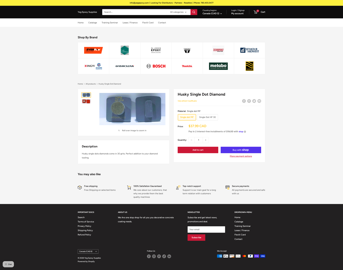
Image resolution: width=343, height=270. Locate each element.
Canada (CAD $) (85, 251)
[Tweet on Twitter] (254, 101)
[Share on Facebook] (244, 101)
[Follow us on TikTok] (164, 256)
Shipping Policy (85, 230)
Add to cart (198, 150)
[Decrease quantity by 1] (191, 140)
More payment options (241, 156)
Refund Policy (84, 234)
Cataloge (92, 22)
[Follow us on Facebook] (149, 256)
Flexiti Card (147, 22)
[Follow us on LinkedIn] (169, 256)
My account (237, 13)
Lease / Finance (130, 22)
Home (81, 22)
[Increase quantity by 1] (205, 140)
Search (81, 217)
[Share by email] (259, 101)
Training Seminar (110, 22)
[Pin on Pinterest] (249, 101)
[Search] (194, 12)
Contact (162, 22)
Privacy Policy (84, 226)
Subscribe (196, 237)
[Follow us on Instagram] (154, 256)
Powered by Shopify (86, 261)
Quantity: (182, 140)
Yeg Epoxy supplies (187, 101)
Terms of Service (86, 221)
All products (91, 84)
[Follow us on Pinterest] (159, 256)
